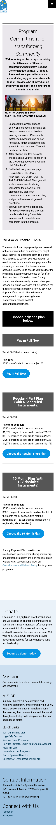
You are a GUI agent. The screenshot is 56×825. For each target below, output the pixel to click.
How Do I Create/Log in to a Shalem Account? (27, 743)
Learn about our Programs (16, 751)
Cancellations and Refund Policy (19, 565)
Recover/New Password (15, 740)
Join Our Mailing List (13, 732)
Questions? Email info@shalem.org (21, 758)
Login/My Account (12, 736)
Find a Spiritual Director (15, 755)
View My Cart (9, 747)
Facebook (7, 811)
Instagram (7, 815)
